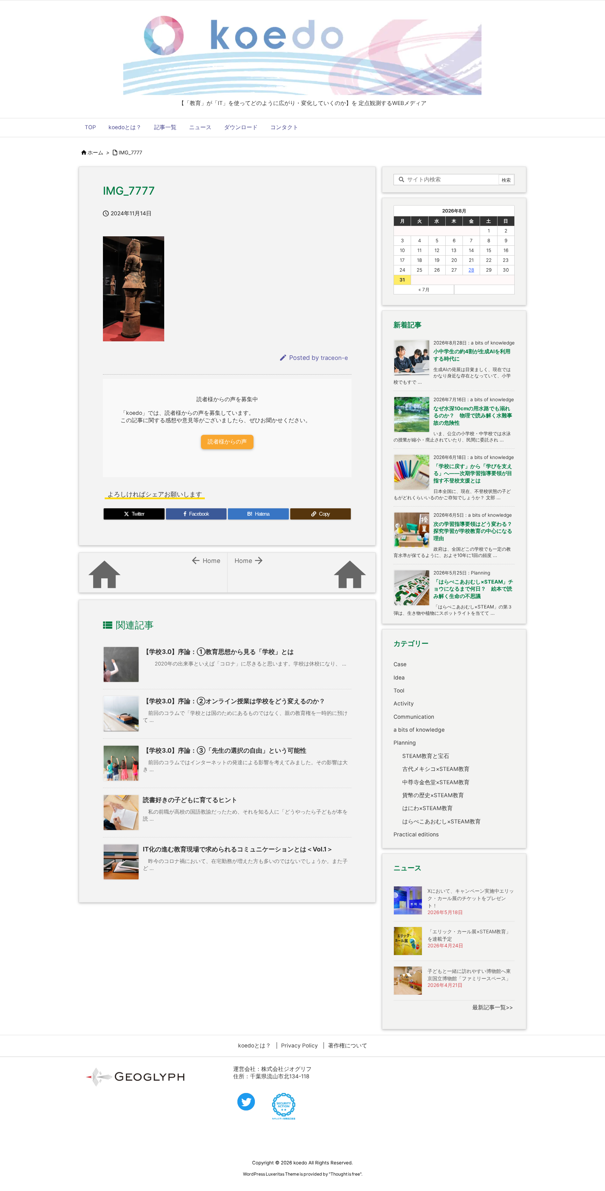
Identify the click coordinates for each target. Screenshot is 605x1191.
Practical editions (416, 834)
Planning (405, 742)
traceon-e (334, 357)
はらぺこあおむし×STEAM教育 (441, 821)
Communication (414, 716)
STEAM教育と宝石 (425, 756)
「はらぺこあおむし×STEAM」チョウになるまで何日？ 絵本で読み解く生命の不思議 (473, 589)
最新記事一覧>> (492, 1007)
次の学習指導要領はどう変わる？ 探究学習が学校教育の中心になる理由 (475, 531)
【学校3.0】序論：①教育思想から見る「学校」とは (218, 651)
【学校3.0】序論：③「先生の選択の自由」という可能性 (224, 750)
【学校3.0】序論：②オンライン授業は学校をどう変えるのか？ (234, 701)
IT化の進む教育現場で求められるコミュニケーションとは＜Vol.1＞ (238, 849)
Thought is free (345, 1174)
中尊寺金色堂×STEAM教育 (436, 782)
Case (400, 664)
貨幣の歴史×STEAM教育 (433, 795)
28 (471, 270)
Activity (404, 703)
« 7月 (424, 289)
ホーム (95, 152)
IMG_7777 (130, 152)
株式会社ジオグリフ (286, 1069)
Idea (399, 677)
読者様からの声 (227, 441)
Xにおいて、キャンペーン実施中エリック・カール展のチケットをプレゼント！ (470, 898)
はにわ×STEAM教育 (427, 808)
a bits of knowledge (419, 729)
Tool (399, 690)
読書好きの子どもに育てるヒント (190, 799)
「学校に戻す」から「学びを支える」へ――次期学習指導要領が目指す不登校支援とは (472, 473)
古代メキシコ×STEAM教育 (436, 769)
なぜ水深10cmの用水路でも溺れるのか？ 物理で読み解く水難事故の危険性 (472, 415)
